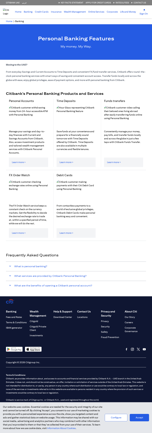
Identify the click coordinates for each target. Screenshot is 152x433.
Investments (36, 335)
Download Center (62, 317)
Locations (82, 317)
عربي (24, 2)
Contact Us (140, 2)
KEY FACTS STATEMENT (72, 2)
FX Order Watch (19, 175)
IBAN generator (14, 327)
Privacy (105, 321)
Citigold (34, 321)
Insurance (56, 11)
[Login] (144, 10)
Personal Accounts (21, 101)
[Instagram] (132, 349)
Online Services (96, 11)
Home (18, 11)
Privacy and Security (108, 313)
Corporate (112, 11)
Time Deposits (66, 101)
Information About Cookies (61, 428)
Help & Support (62, 311)
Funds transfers (114, 101)
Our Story (130, 317)
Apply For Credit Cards (98, 2)
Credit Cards (42, 11)
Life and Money (128, 11)
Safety (104, 331)
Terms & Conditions (16, 322)
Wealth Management (75, 11)
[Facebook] (126, 349)
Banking (28, 11)
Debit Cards (64, 175)
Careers (129, 322)
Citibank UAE (13, 2)
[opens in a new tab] (14, 349)
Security (105, 326)
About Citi (131, 311)
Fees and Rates (14, 317)
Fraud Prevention (110, 337)
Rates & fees (122, 2)
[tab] (28, 11)
